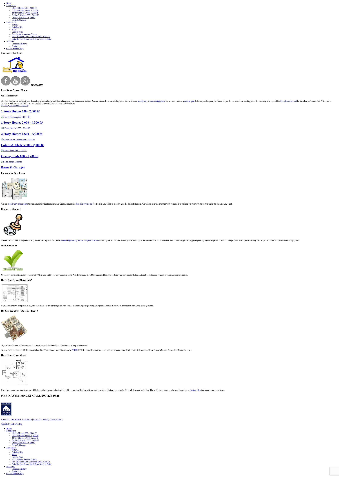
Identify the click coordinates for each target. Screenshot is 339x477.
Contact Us (16, 46)
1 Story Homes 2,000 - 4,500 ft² (25, 10)
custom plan (189, 101)
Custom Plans (17, 32)
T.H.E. (75, 350)
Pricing (46, 419)
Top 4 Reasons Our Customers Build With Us (31, 36)
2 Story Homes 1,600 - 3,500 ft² (25, 13)
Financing (37, 419)
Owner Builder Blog (15, 48)
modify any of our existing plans (151, 101)
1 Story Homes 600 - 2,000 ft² (24, 8)
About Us (10, 41)
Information (11, 22)
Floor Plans (11, 5)
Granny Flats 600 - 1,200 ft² (23, 17)
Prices (14, 29)
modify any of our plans (18, 204)
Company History (19, 44)
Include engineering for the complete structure (80, 240)
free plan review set (288, 101)
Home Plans (16, 419)
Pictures (15, 25)
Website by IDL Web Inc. (11, 424)
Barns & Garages (19, 20)
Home (9, 3)
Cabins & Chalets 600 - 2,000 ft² (25, 15)
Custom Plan (195, 390)
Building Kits (17, 27)
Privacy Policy (56, 419)
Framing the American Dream (24, 34)
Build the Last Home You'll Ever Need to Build (31, 39)
